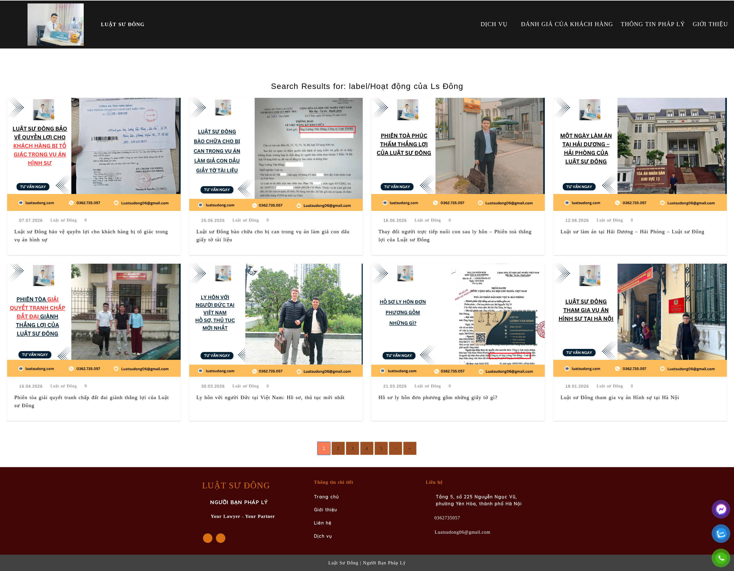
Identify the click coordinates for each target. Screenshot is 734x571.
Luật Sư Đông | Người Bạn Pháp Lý (367, 562)
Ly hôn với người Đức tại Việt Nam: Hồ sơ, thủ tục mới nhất (270, 397)
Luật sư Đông (63, 220)
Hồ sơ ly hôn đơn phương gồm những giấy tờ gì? (437, 397)
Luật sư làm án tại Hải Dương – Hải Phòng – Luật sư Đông (632, 231)
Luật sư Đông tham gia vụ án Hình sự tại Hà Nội (620, 397)
